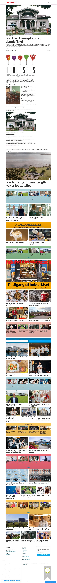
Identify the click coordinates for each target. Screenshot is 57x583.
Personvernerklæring (26, 557)
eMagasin (48, 2)
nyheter (13, 149)
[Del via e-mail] (50, 50)
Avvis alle (18, 580)
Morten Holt (8, 554)
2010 (29, 149)
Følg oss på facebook (26, 559)
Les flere (28, 201)
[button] (8, 195)
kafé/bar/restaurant (35, 149)
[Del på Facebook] (47, 50)
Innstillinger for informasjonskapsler (50, 582)
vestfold (41, 149)
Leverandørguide (26, 556)
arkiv (22, 149)
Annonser (37, 2)
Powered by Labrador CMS (28, 581)
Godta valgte (12, 580)
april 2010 (25, 149)
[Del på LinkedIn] (48, 50)
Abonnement (29, 2)
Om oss (40, 2)
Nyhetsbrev (44, 2)
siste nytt (8, 149)
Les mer (25, 564)
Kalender (24, 554)
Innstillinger (7, 580)
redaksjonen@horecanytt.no (11, 551)
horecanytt (18, 149)
